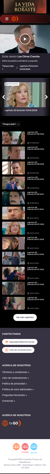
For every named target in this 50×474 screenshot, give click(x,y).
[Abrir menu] (6, 18)
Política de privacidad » (14, 383)
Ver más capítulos (25, 317)
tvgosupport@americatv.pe (22, 342)
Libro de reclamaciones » (15, 378)
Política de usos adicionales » (18, 389)
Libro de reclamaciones (20, 350)
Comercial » (8, 401)
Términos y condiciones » (15, 372)
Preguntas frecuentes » (14, 395)
